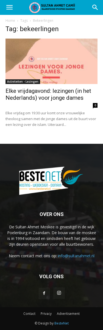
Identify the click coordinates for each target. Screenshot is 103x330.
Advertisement (68, 313)
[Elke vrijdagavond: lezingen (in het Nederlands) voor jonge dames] (51, 61)
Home (10, 20)
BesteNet (61, 323)
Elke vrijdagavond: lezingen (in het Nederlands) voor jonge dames (48, 94)
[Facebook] (44, 293)
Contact (29, 313)
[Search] (95, 7)
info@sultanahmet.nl (76, 255)
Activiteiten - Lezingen (22, 81)
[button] (9, 7)
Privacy (46, 313)
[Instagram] (59, 293)
